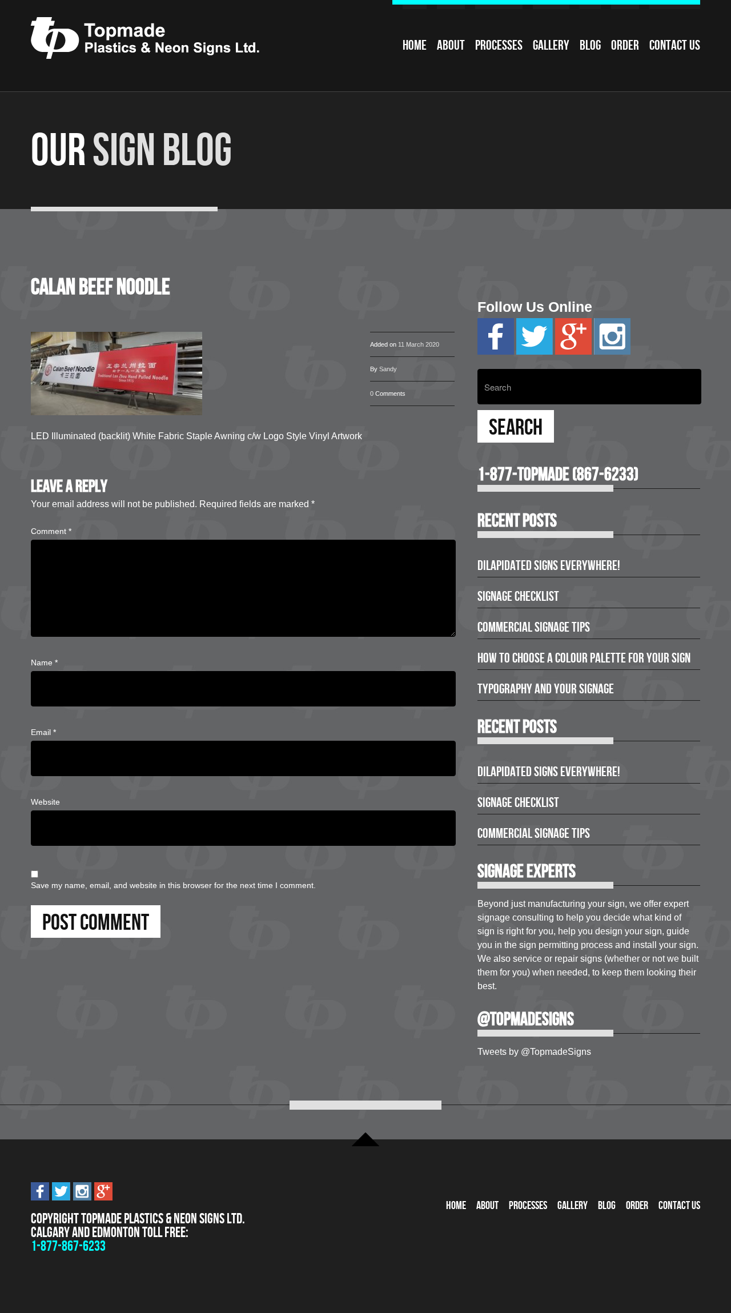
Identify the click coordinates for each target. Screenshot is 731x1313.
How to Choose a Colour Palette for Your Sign (583, 658)
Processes (499, 45)
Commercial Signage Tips (533, 627)
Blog (590, 45)
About (451, 45)
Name (44, 662)
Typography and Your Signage (545, 688)
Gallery (551, 45)
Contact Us (674, 45)
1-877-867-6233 (68, 1246)
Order (625, 45)
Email (43, 732)
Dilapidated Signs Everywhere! (548, 565)
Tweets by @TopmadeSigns (534, 1052)
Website (45, 801)
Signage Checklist (518, 596)
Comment (51, 531)
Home (415, 45)
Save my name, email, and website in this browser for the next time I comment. (173, 885)
